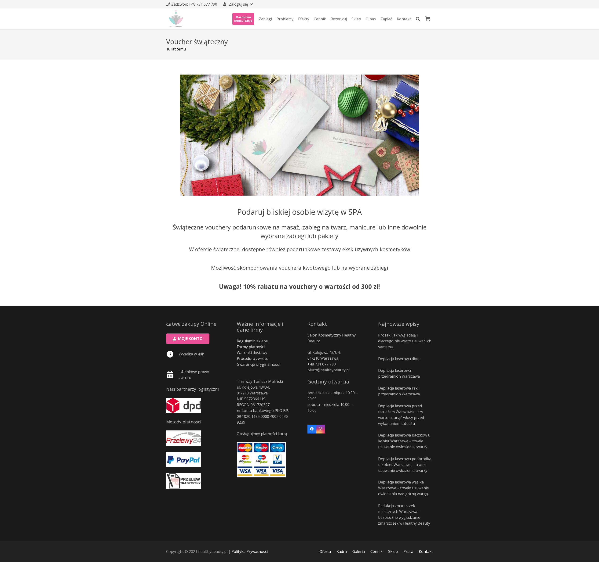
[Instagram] (320, 429)
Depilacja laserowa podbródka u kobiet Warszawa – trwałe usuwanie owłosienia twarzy (404, 464)
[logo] (176, 19)
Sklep (393, 551)
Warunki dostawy (252, 352)
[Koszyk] (428, 18)
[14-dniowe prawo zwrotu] (172, 374)
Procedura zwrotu (252, 358)
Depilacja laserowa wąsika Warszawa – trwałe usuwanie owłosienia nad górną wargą (403, 488)
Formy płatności (251, 346)
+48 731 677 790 (321, 364)
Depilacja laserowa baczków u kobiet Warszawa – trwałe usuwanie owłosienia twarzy (404, 441)
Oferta (325, 551)
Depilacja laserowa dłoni (399, 358)
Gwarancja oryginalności (258, 364)
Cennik (376, 551)
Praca (408, 551)
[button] (237, 4)
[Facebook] (311, 429)
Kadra (341, 551)
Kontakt (426, 551)
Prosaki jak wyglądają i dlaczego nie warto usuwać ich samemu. (404, 341)
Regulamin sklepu (252, 341)
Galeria (358, 551)
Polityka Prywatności (249, 551)
